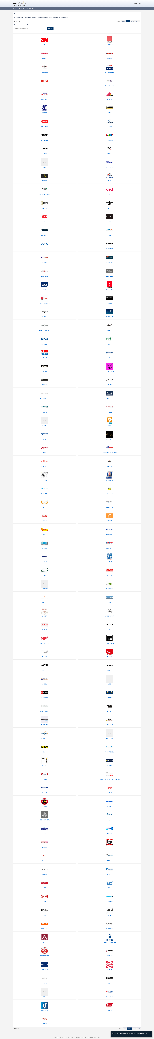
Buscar (50, 28)
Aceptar (114, 1035)
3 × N (132, 21)
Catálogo (21, 8)
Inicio (14, 8)
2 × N (128, 21)
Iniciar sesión (137, 3)
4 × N (137, 21)
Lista (123, 21)
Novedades (29, 8)
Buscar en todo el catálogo (22, 25)
